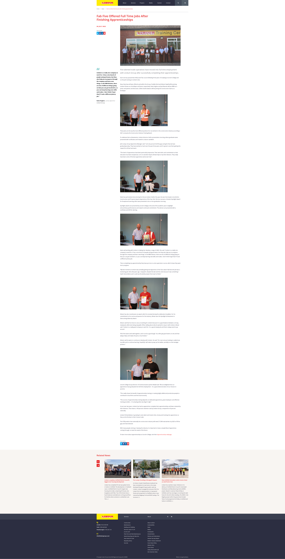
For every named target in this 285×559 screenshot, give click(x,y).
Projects (142, 3)
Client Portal (151, 547)
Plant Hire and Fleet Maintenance (132, 534)
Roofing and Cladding (129, 527)
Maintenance (127, 525)
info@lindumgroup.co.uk (103, 536)
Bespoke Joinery (128, 540)
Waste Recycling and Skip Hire (131, 536)
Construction (127, 522)
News (103, 9)
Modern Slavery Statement (154, 540)
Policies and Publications (154, 536)
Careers (159, 3)
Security (126, 543)
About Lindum (151, 522)
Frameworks (151, 531)
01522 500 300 (104, 525)
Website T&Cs (151, 545)
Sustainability (151, 525)
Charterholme (151, 534)
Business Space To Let (129, 529)
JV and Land (127, 531)
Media (151, 3)
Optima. (186, 557)
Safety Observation (152, 549)
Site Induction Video (152, 552)
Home (98, 9)
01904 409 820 (103, 527)
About (124, 3)
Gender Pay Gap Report (153, 538)
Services (133, 3)
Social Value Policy (152, 543)
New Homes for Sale (129, 538)
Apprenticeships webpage (164, 434)
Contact (168, 3)
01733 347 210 (107, 529)
